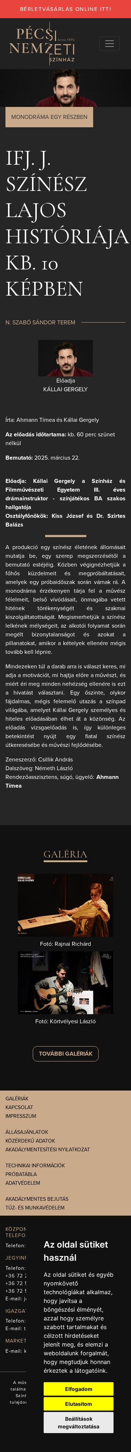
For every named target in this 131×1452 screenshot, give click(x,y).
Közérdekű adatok (30, 1141)
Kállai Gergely (65, 389)
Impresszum (20, 1116)
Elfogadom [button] (78, 1389)
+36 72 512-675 (25, 1291)
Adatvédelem (22, 1183)
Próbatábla (21, 1174)
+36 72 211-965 (24, 1276)
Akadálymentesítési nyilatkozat (47, 1150)
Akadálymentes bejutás (36, 1199)
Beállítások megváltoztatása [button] (78, 1422)
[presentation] (65, 357)
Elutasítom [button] (78, 1404)
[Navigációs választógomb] (109, 43)
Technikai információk (35, 1166)
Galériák (16, 1099)
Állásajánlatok (26, 1132)
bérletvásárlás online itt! (65, 9)
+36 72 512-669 (25, 1283)
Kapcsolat (19, 1107)
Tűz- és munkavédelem (34, 1208)
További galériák (65, 1053)
